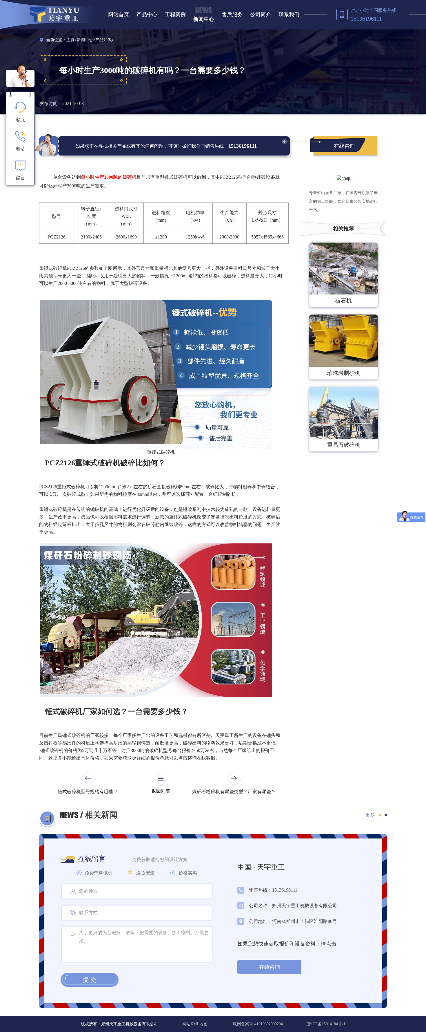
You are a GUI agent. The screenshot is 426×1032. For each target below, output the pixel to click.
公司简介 (260, 14)
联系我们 (288, 14)
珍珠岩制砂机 (343, 373)
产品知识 (103, 40)
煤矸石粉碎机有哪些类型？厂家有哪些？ (234, 791)
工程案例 (175, 14)
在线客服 (206, 758)
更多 (370, 814)
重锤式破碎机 (53, 509)
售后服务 (232, 14)
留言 (20, 177)
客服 (20, 119)
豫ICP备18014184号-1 (326, 1024)
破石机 (343, 301)
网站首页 (118, 14)
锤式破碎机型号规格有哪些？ (88, 791)
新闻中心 (203, 19)
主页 (70, 40)
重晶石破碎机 (343, 445)
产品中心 (146, 14)
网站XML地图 (195, 1024)
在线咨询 (344, 146)
